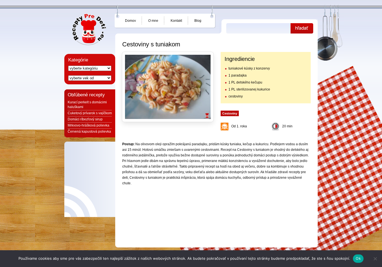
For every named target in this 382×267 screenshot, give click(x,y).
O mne (153, 21)
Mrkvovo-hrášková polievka (88, 125)
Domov (130, 21)
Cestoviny (229, 113)
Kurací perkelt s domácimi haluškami (87, 104)
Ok (358, 258)
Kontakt (176, 21)
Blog (197, 21)
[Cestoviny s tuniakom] (167, 87)
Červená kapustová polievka (89, 132)
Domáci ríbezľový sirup (85, 119)
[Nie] (375, 258)
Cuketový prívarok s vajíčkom (90, 113)
